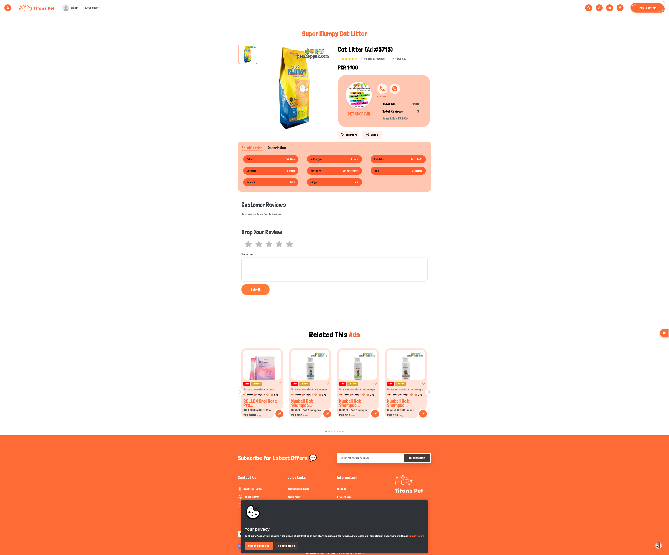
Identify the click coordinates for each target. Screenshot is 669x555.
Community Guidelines (298, 488)
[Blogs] (599, 7)
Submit (255, 289)
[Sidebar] (7, 7)
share (374, 134)
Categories (91, 7)
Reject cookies (286, 545)
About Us (341, 488)
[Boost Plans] (620, 7)
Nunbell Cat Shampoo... (302, 403)
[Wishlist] (278, 383)
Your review (247, 254)
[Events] (609, 7)
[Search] (588, 7)
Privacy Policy (344, 496)
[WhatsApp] (394, 88)
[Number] (382, 88)
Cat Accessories (255, 389)
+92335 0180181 (251, 497)
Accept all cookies (258, 545)
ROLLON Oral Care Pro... (260, 403)
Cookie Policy (293, 496)
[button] (326, 431)
